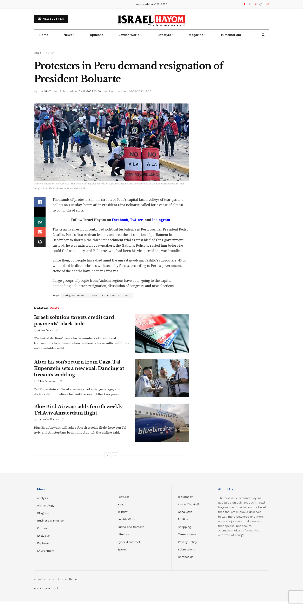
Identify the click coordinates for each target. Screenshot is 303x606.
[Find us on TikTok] (260, 4)
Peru (128, 295)
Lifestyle (123, 534)
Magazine (196, 35)
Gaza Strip (185, 511)
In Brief (49, 52)
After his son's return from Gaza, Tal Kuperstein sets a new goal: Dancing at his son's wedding (79, 368)
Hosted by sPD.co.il (46, 588)
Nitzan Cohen (45, 330)
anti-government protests (80, 295)
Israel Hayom (69, 579)
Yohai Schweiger (47, 381)
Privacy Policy (187, 542)
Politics (183, 519)
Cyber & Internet (128, 542)
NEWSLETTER (53, 18)
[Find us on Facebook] (244, 4)
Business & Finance (50, 520)
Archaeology (45, 505)
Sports (122, 549)
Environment (45, 550)
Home (43, 35)
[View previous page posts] (108, 455)
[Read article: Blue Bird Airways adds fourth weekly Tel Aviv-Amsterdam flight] (162, 423)
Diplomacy (186, 496)
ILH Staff (45, 91)
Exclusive (43, 535)
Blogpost (43, 513)
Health (122, 504)
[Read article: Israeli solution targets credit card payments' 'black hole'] (162, 333)
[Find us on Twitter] (249, 4)
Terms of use (187, 534)
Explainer (43, 543)
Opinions (96, 35)
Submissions (186, 549)
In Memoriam (231, 35)
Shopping (184, 527)
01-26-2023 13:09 (90, 91)
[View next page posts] (115, 455)
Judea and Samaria (130, 527)
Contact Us (185, 556)
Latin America (111, 295)
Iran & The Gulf (188, 504)
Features (123, 496)
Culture (42, 528)
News (68, 35)
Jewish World (126, 519)
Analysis (43, 498)
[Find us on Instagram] (255, 4)
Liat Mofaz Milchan (48, 419)
